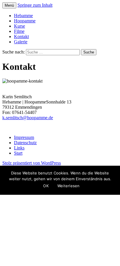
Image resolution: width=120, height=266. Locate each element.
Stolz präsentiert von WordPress (31, 162)
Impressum (24, 137)
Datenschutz (25, 142)
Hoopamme (25, 20)
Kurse (19, 26)
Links (19, 147)
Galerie (20, 41)
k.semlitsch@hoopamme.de (27, 117)
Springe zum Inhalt (34, 5)
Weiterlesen (68, 185)
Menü (9, 5)
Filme (19, 31)
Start (18, 153)
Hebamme (23, 15)
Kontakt (21, 36)
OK (46, 185)
